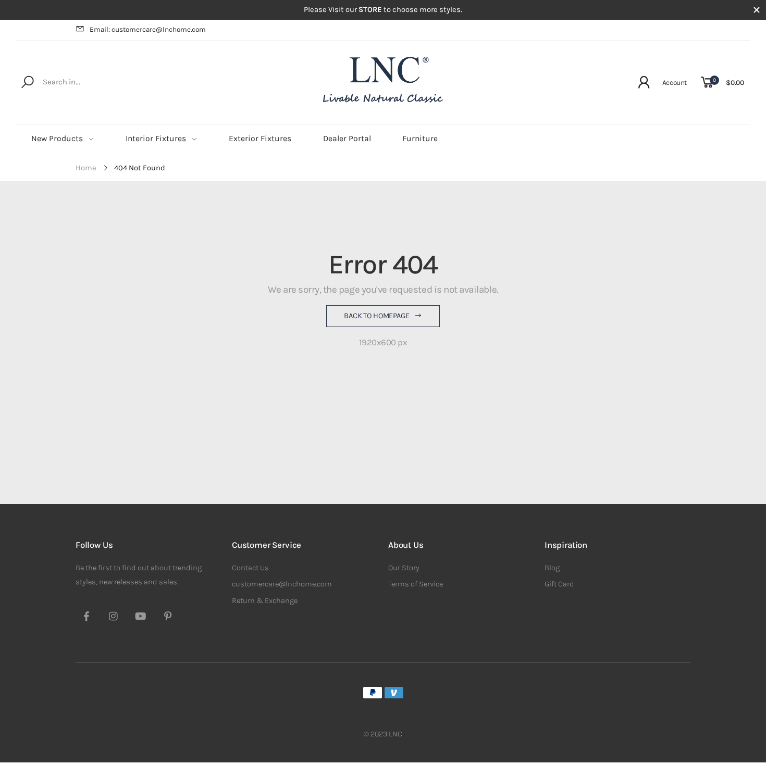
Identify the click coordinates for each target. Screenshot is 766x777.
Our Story (403, 567)
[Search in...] (29, 82)
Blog (552, 567)
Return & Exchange (265, 600)
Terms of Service (415, 584)
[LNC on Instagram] (114, 618)
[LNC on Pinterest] (168, 618)
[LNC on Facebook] (86, 618)
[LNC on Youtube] (141, 618)
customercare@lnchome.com (282, 584)
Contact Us (250, 567)
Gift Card (559, 584)
